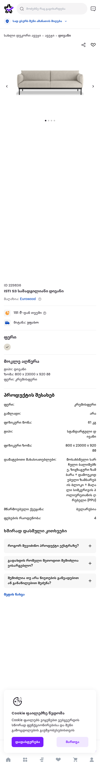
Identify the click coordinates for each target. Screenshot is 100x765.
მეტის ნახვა (14, 594)
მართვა (72, 742)
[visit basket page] (75, 760)
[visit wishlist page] (58, 760)
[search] (21, 8)
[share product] (83, 45)
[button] (42, 760)
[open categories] (25, 760)
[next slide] (95, 86)
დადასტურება (27, 742)
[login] (91, 760)
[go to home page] (9, 9)
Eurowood (28, 299)
